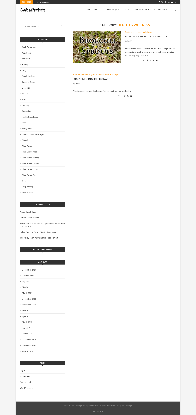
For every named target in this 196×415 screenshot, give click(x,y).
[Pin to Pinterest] (153, 60)
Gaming (25, 105)
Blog (127, 10)
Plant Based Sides (29, 175)
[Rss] (175, 2)
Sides (24, 181)
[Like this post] (144, 60)
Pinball (25, 140)
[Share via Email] (156, 60)
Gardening (26, 111)
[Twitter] (162, 2)
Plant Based (27, 146)
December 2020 (29, 299)
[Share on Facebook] (147, 60)
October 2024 (28, 275)
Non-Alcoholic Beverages (33, 134)
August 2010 (27, 351)
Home (88, 10)
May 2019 (26, 310)
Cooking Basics (28, 82)
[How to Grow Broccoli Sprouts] (97, 47)
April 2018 (26, 316)
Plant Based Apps (29, 151)
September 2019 (29, 304)
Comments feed (27, 382)
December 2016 (29, 339)
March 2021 (27, 293)
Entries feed (25, 376)
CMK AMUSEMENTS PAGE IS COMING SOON (151, 10)
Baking (25, 64)
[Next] (38, 2)
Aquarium (26, 58)
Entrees (25, 93)
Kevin (129, 41)
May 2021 (26, 287)
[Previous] (35, 2)
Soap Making (27, 186)
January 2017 (27, 333)
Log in (22, 370)
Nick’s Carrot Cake (28, 212)
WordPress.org (26, 388)
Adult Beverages (29, 47)
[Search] (174, 9)
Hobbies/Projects (112, 10)
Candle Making (28, 76)
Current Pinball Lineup (29, 217)
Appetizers (26, 53)
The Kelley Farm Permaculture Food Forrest (39, 238)
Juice (24, 122)
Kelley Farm (44, 2)
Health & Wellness (30, 117)
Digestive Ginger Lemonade (91, 79)
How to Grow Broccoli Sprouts (146, 36)
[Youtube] (172, 2)
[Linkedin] (168, 2)
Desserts (26, 88)
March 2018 (27, 322)
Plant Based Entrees (30, 169)
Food (97, 10)
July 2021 (26, 281)
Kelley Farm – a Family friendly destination (38, 232)
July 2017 (26, 328)
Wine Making (27, 192)
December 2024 (29, 270)
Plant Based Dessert (31, 163)
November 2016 (29, 345)
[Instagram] (165, 2)
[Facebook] (159, 2)
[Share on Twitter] (150, 60)
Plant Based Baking (30, 157)
